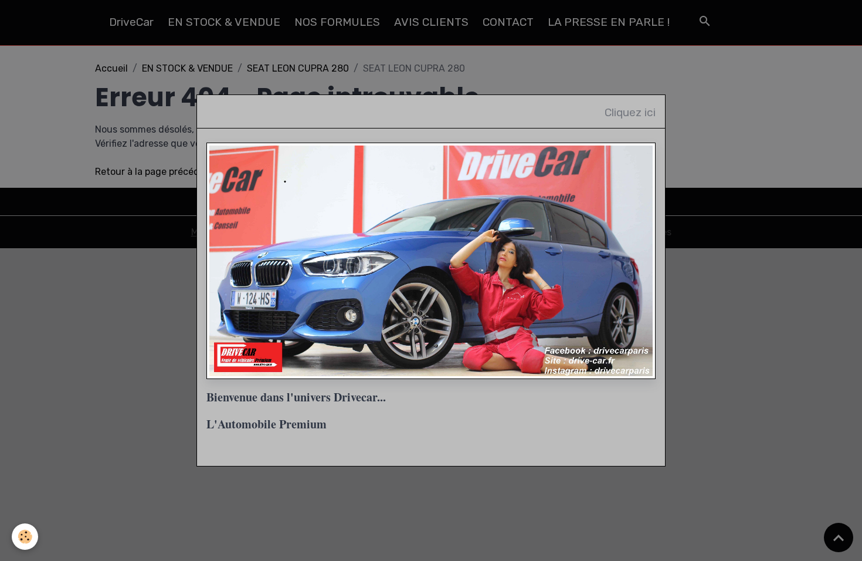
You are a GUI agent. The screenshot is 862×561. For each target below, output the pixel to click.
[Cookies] (25, 536)
